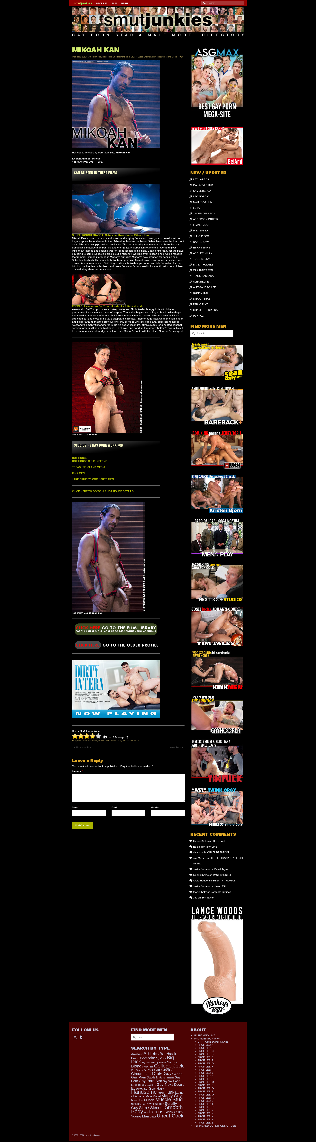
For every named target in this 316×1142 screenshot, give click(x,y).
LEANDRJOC (200, 224)
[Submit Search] (204, 3)
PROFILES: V (205, 1110)
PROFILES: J (205, 1072)
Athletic (151, 1053)
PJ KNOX (198, 315)
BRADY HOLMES (203, 264)
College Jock (169, 1066)
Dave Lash (219, 841)
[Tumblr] (80, 1037)
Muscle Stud (103, 741)
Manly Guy (171, 1095)
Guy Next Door (149, 1085)
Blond (136, 1066)
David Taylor (221, 869)
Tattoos (125, 741)
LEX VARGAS (201, 179)
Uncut (153, 1116)
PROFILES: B (205, 1047)
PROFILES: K (205, 1075)
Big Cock (161, 1058)
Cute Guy (163, 1073)
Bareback (167, 1054)
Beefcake (147, 1058)
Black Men (172, 1062)
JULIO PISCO (201, 236)
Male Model (153, 1096)
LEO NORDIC (201, 196)
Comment (77, 771)
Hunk (169, 1092)
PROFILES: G (206, 1063)
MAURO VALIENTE (204, 202)
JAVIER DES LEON (204, 213)
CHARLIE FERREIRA (205, 310)
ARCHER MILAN (202, 253)
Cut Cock (148, 1070)
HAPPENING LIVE (204, 1035)
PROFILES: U (206, 1107)
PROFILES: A (205, 1044)
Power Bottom (155, 1103)
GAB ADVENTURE (204, 185)
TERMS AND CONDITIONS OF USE (215, 1125)
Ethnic (84, 741)
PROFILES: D (206, 1054)
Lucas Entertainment (147, 57)
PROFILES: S (205, 1100)
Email (115, 807)
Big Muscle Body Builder (154, 1062)
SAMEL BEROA (202, 190)
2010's (85, 57)
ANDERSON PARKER (205, 219)
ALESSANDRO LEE (204, 287)
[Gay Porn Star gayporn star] (116, 630)
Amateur (137, 1054)
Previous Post (84, 747)
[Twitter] (75, 1037)
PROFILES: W (206, 1113)
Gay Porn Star (150, 1081)
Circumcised (147, 1067)
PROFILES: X (205, 1116)
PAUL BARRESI (222, 874)
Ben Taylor (208, 897)
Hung (160, 1092)
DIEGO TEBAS (201, 298)
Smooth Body (115, 741)
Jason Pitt (220, 886)
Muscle (149, 1100)
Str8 (146, 1112)
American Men (95, 57)
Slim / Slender (151, 1107)
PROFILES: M (206, 1082)
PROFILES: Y (205, 1119)
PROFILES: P (205, 1091)
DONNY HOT (200, 292)
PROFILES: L (205, 1079)
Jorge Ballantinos (221, 891)
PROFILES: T (205, 1103)
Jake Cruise (131, 57)
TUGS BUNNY (201, 258)
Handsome (92, 741)
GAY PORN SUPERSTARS (213, 1041)
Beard (135, 1058)
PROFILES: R (206, 1097)
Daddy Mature (156, 1077)
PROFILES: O (206, 1088)
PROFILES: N (206, 1085)
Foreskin (170, 1078)
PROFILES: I (205, 1069)
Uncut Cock (134, 741)
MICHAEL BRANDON (216, 852)
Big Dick (77, 741)
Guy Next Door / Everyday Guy (158, 1086)
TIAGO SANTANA (203, 275)
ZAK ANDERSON (203, 270)
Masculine (137, 1100)
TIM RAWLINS (209, 846)
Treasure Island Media (167, 57)
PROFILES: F (205, 1060)
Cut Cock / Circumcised (151, 1072)
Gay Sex (167, 1081)
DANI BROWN (201, 241)
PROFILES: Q (206, 1094)
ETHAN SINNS (201, 247)
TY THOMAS (227, 880)
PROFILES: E (205, 1057)
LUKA (196, 207)
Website (155, 807)
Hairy (161, 1088)
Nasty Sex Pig (138, 1104)
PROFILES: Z (205, 1122)
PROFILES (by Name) (207, 1038)
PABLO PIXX (200, 304)
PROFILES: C (206, 1051)
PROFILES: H (206, 1066)
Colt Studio (137, 1070)
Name (75, 807)
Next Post (175, 747)
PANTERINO (200, 230)
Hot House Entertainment (113, 57)
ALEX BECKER (201, 281)
